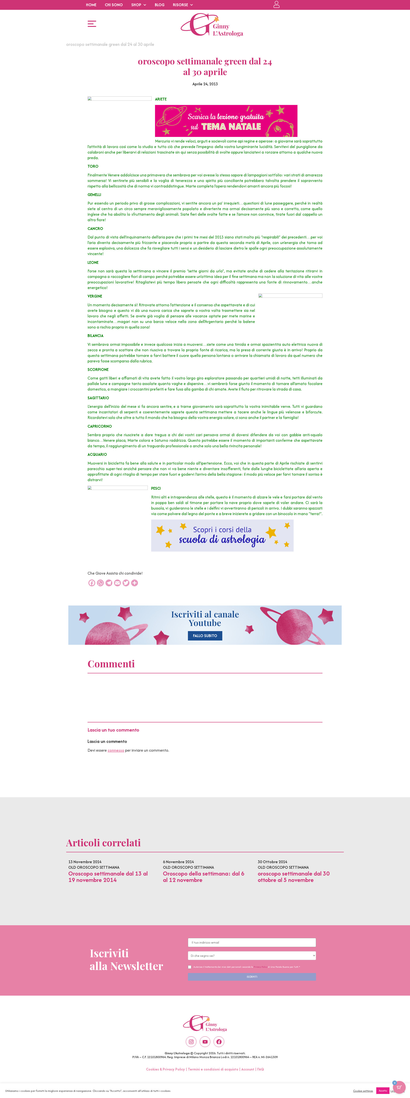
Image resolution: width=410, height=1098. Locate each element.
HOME (91, 5)
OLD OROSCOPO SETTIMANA (93, 867)
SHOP (136, 5)
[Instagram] (191, 1041)
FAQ (260, 1069)
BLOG (159, 5)
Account (247, 1069)
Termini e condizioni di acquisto (213, 1069)
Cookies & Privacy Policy (165, 1069)
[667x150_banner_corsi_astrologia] (222, 550)
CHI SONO (114, 5)
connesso (116, 750)
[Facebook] (219, 1041)
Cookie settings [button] (363, 1091)
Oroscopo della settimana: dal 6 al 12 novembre (204, 876)
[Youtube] (205, 1041)
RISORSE (180, 5)
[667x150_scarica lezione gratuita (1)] (226, 135)
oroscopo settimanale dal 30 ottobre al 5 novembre (294, 876)
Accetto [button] (383, 1090)
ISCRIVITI (252, 977)
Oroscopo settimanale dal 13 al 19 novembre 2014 (108, 876)
